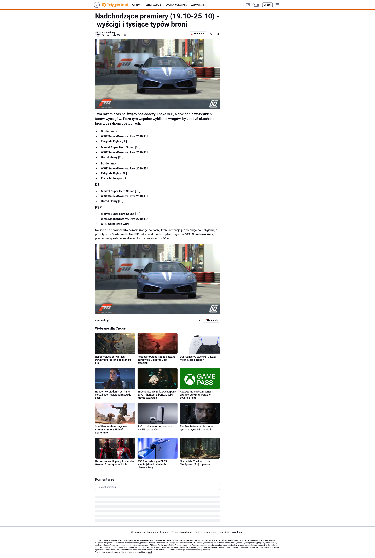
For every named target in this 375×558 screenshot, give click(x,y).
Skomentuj (199, 33)
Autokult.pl (197, 5)
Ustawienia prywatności (230, 532)
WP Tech (136, 5)
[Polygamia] (117, 4)
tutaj (150, 552)
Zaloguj (267, 5)
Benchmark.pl (153, 5)
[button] (256, 5)
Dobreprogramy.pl (176, 5)
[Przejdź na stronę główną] (97, 7)
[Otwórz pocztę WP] (248, 4)
